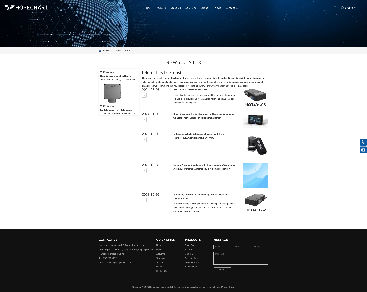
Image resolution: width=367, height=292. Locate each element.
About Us (175, 7)
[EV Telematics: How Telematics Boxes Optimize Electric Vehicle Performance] (113, 99)
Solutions (191, 7)
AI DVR (188, 249)
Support (206, 7)
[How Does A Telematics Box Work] (144, 95)
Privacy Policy (228, 287)
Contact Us (232, 7)
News (218, 7)
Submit (222, 269)
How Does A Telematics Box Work (116, 73)
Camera (189, 254)
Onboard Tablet (192, 258)
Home (147, 7)
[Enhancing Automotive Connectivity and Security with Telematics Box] (144, 200)
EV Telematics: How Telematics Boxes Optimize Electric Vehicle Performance (116, 107)
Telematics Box (192, 262)
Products (160, 7)
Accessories (191, 266)
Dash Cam (190, 245)
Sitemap (216, 287)
